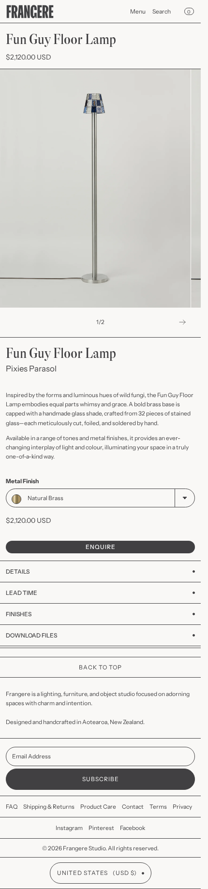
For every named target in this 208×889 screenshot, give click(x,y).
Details (18, 571)
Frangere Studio (84, 848)
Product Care (98, 806)
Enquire (101, 546)
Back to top (100, 667)
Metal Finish (22, 481)
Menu (138, 11)
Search (161, 11)
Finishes (18, 614)
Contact (133, 806)
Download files (31, 635)
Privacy (182, 806)
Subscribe (100, 779)
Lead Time (21, 592)
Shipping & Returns (48, 806)
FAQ (11, 806)
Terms (158, 806)
